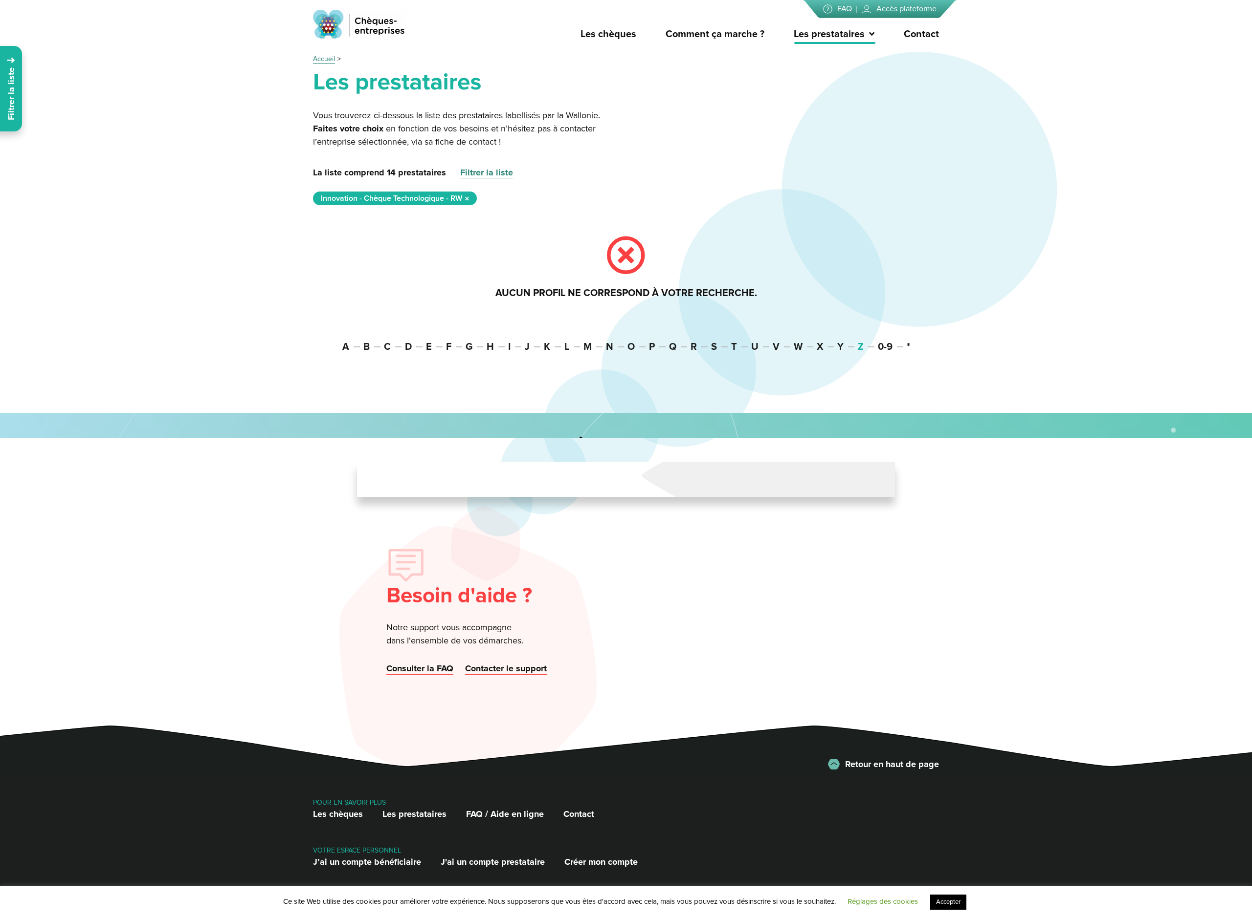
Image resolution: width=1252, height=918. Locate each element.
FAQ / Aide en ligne (505, 814)
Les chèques (608, 34)
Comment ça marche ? (715, 34)
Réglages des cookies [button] (883, 901)
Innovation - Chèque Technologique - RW (391, 198)
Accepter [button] (948, 902)
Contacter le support (506, 668)
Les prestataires (829, 34)
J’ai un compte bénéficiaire (367, 861)
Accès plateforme (906, 9)
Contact (921, 34)
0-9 (885, 347)
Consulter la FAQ (419, 668)
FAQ (844, 9)
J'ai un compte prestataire (493, 861)
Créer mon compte (601, 861)
